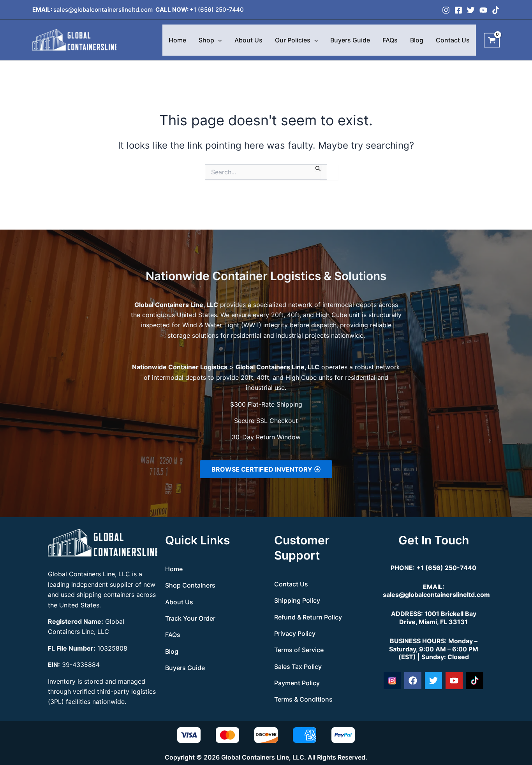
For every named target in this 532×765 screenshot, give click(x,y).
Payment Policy (297, 683)
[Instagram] (446, 10)
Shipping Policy (297, 600)
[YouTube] (483, 10)
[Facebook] (458, 10)
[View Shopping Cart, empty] (492, 40)
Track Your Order (190, 618)
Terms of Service (299, 650)
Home (177, 40)
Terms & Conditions (303, 699)
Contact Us (453, 40)
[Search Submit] (318, 168)
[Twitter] (471, 10)
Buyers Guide (350, 40)
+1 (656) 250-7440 (217, 9)
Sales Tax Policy (298, 666)
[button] (218, 40)
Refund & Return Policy (308, 617)
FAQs (390, 40)
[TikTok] (496, 10)
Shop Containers (190, 585)
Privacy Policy (294, 633)
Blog (416, 40)
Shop (206, 40)
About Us (248, 40)
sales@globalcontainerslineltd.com (103, 9)
